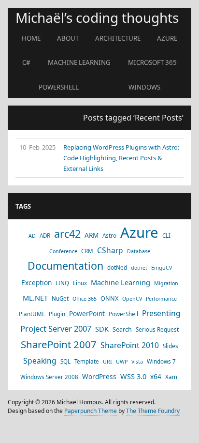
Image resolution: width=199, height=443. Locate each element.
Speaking (40, 360)
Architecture (118, 38)
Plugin (57, 314)
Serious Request (157, 329)
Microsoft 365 (152, 62)
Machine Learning (79, 62)
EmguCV (161, 267)
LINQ (62, 283)
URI (107, 361)
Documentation (65, 265)
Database (138, 251)
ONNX (109, 298)
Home (31, 38)
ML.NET (35, 298)
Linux (80, 283)
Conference (63, 251)
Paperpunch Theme (90, 411)
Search (122, 329)
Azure (167, 38)
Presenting (161, 313)
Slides (170, 346)
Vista (137, 361)
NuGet (60, 298)
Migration (166, 283)
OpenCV (132, 298)
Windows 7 (161, 361)
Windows (144, 87)
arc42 (67, 234)
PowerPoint (87, 313)
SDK (102, 329)
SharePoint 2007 (59, 344)
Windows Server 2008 (49, 377)
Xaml (172, 377)
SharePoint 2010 (129, 345)
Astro (109, 235)
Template (86, 361)
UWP (122, 361)
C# (26, 62)
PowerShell (59, 87)
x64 (155, 376)
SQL (65, 361)
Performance (161, 298)
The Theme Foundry (153, 411)
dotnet (139, 267)
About (68, 38)
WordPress (99, 376)
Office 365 (84, 298)
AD (32, 235)
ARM (92, 235)
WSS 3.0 (133, 376)
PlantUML (32, 314)
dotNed (117, 267)
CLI (166, 235)
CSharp (110, 250)
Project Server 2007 (55, 328)
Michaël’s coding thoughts (97, 17)
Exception (36, 282)
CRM (87, 251)
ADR (45, 235)
